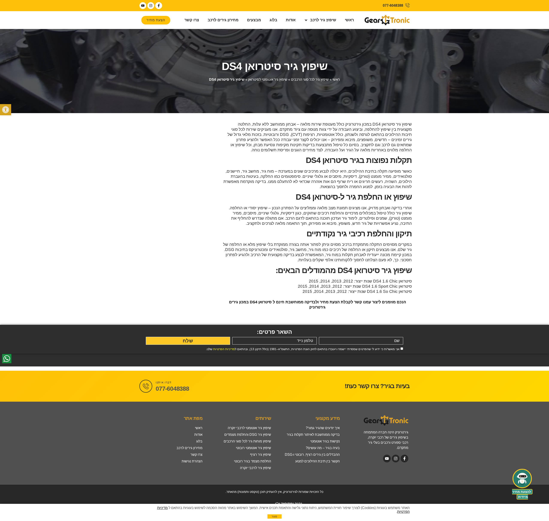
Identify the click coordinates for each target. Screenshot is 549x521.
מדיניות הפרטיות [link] (224, 349)
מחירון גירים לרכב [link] (223, 20)
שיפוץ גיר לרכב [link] (323, 20)
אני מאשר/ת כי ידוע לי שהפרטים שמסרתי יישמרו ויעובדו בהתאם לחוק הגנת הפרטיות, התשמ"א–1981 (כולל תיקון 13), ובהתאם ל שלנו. (303, 349)
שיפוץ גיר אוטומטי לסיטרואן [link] (267, 79)
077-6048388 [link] (172, 388)
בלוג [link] (273, 20)
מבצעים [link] (254, 20)
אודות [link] (291, 20)
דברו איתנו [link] (163, 382)
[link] (5, 109)
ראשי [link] (349, 20)
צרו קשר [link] (191, 20)
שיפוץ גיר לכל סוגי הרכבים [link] (310, 79)
